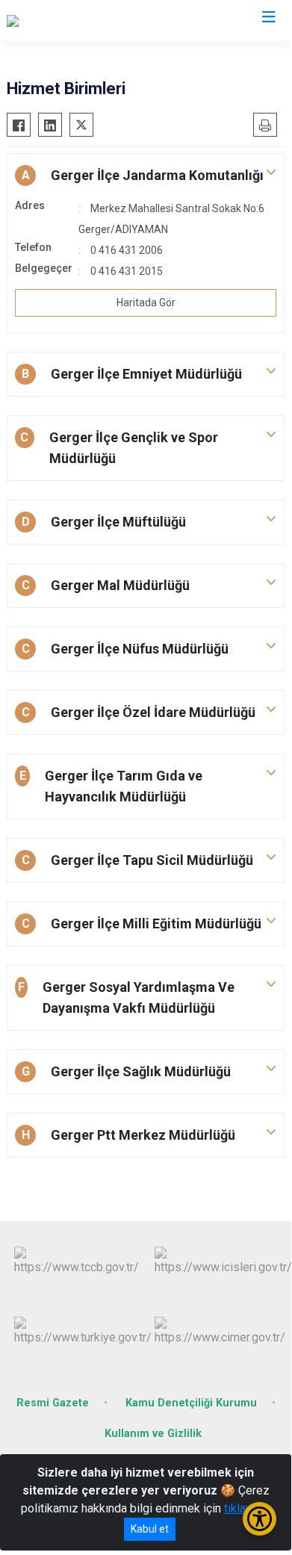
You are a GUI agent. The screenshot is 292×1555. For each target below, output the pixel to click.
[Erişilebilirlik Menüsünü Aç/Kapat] (259, 1519)
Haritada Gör (146, 302)
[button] (145, 175)
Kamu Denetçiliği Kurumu (191, 1403)
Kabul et (150, 1529)
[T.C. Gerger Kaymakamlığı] (72, 20)
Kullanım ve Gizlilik (153, 1433)
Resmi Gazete (52, 1403)
